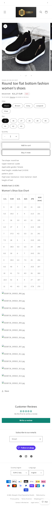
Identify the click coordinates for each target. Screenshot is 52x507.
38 (29, 121)
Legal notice (35, 502)
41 (5, 126)
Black (6, 106)
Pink (6, 111)
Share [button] (7, 391)
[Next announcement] (47, 2)
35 (5, 121)
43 (21, 126)
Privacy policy (14, 499)
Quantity (5, 132)
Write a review (26, 420)
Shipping (12, 97)
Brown (17, 106)
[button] (4, 12)
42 (13, 126)
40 (46, 121)
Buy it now (26, 152)
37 (21, 121)
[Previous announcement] (4, 2)
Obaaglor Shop (16, 495)
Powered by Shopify (28, 495)
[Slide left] (20, 75)
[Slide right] (31, 75)
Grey (28, 106)
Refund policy (40, 495)
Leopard (39, 106)
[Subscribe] (39, 439)
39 (37, 121)
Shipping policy (39, 499)
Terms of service (27, 499)
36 (13, 121)
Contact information (22, 502)
